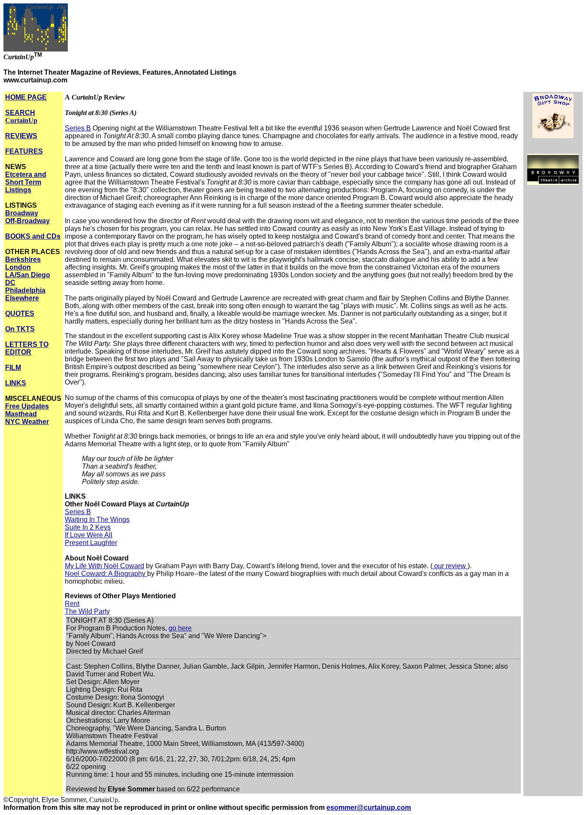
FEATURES (24, 151)
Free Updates (27, 406)
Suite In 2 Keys (88, 527)
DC (10, 282)
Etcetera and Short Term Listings (25, 182)
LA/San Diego (27, 275)
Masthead (21, 414)
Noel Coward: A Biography (106, 573)
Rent (72, 603)
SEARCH (21, 116)
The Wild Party (87, 611)
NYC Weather (27, 421)
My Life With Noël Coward (104, 566)
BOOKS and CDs (32, 236)
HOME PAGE (26, 97)
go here (180, 628)
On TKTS (20, 329)
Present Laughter (91, 542)
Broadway (21, 213)
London (18, 267)
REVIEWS (21, 135)
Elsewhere (22, 298)
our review (450, 566)
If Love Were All (88, 535)
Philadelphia (25, 290)
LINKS (15, 383)
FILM (13, 367)
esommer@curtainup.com (368, 807)
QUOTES (19, 313)
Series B (78, 128)
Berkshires (23, 259)
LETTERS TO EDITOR (26, 348)
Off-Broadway (27, 220)
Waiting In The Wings (97, 519)
